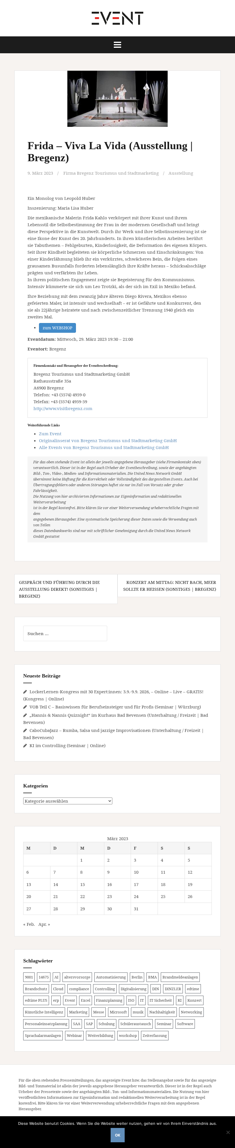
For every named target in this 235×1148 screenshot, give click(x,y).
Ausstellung (181, 173)
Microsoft (118, 1012)
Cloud (58, 988)
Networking (191, 1012)
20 (28, 896)
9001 (29, 977)
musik (138, 1012)
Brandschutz (36, 988)
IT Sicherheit (161, 1000)
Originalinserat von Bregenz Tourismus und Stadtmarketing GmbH (108, 440)
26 (190, 896)
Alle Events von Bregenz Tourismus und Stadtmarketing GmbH (104, 447)
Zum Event (50, 433)
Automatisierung (111, 977)
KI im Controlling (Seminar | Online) (67, 745)
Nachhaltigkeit (162, 1012)
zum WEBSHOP (57, 327)
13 (28, 884)
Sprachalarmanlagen (43, 1035)
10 (136, 872)
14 (55, 884)
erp (56, 1000)
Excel (85, 1000)
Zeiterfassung (155, 1035)
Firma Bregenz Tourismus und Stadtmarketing (111, 173)
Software (185, 1023)
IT (142, 1000)
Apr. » (44, 924)
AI (56, 977)
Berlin (137, 977)
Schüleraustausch (135, 1023)
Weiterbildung (100, 1035)
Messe (98, 1012)
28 (55, 908)
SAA (76, 1023)
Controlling (105, 988)
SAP (89, 1023)
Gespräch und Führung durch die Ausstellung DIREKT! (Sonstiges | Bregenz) (59, 589)
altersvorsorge (77, 977)
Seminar (164, 1023)
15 (82, 884)
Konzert (194, 1000)
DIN (155, 988)
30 (109, 908)
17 (136, 884)
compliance (79, 988)
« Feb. (29, 924)
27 (28, 908)
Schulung (107, 1023)
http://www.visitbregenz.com (63, 408)
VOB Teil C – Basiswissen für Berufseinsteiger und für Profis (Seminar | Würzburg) (115, 707)
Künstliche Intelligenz (44, 1012)
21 (55, 896)
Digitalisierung (133, 988)
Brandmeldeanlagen (180, 977)
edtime (193, 988)
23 (109, 896)
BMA (152, 977)
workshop (128, 1035)
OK (117, 1135)
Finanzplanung (109, 1000)
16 (109, 884)
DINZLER (173, 988)
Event (70, 1000)
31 (136, 908)
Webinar (74, 1035)
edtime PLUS (36, 1000)
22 (82, 896)
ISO (131, 1000)
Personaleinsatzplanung (46, 1023)
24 (136, 896)
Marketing (78, 1012)
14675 (44, 977)
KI (180, 1000)
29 (82, 908)
